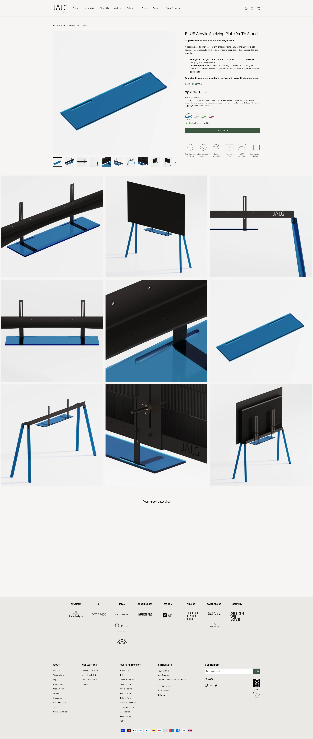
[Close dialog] (199, 345)
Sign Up (134, 379)
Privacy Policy (138, 388)
